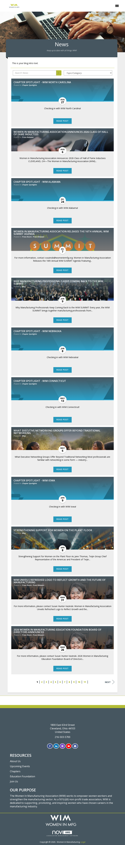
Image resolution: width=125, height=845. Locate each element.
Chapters (15, 771)
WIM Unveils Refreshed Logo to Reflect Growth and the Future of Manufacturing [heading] (59, 581)
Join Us (14, 781)
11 (85, 682)
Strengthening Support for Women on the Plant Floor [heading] (53, 530)
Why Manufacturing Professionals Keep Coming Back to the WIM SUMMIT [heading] (58, 282)
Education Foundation (22, 776)
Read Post (62, 121)
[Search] (58, 73)
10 (79, 682)
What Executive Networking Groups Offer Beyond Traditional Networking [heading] (57, 431)
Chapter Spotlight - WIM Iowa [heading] (34, 480)
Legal (83, 842)
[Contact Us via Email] (75, 746)
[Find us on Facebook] (50, 746)
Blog (23, 286)
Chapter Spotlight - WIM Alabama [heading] (37, 182)
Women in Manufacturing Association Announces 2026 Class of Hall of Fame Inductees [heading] (61, 133)
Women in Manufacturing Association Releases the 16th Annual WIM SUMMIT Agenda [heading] (61, 232)
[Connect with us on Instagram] (62, 746)
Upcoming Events (20, 766)
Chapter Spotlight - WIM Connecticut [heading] (40, 381)
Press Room (27, 237)
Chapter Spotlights (29, 85)
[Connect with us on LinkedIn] (56, 746)
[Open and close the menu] (74, 6)
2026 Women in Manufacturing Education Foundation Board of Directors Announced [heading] (57, 630)
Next (108, 682)
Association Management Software (62, 835)
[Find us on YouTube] (68, 746)
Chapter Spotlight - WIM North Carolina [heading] (42, 82)
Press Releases (27, 137)
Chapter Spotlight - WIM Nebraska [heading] (37, 331)
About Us (15, 761)
